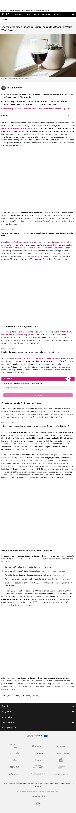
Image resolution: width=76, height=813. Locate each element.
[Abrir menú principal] (73, 14)
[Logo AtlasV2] (14, 774)
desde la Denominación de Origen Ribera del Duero (37, 358)
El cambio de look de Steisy (11, 10)
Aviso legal (5, 783)
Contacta (38, 786)
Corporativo (7, 717)
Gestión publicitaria (65, 783)
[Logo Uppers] (15, 767)
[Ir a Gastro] (7, 14)
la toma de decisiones (37, 256)
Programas (6, 711)
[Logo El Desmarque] (38, 753)
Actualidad (6, 706)
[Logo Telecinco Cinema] (38, 767)
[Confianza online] (38, 805)
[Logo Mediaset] (38, 737)
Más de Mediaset (9, 728)
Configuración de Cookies (41, 783)
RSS (72, 783)
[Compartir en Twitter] (64, 115)
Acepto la (12, 391)
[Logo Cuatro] (61, 746)
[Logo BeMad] (61, 760)
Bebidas (35, 695)
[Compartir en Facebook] (73, 115)
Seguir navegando (9, 722)
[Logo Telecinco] (38, 746)
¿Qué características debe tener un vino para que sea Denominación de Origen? (35, 426)
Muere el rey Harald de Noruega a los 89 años (37, 10)
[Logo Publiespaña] (38, 774)
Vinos (4, 19)
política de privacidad (15, 391)
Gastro (10, 695)
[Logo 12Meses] (61, 767)
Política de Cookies (54, 783)
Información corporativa (15, 783)
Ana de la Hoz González (14, 87)
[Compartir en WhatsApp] (59, 115)
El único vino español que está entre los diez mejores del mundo (28, 352)
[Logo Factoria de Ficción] (61, 753)
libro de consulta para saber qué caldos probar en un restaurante (35, 248)
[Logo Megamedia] (39, 796)
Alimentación (26, 695)
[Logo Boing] (14, 760)
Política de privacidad (28, 783)
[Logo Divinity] (14, 753)
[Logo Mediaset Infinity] (14, 746)
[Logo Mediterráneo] (61, 774)
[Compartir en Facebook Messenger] (68, 115)
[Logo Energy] (38, 760)
